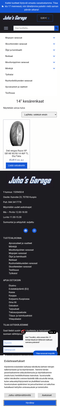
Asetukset (47, 395)
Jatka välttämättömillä (19, 395)
